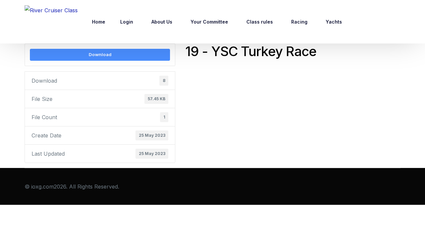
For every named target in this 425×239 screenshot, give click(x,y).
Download (100, 54)
